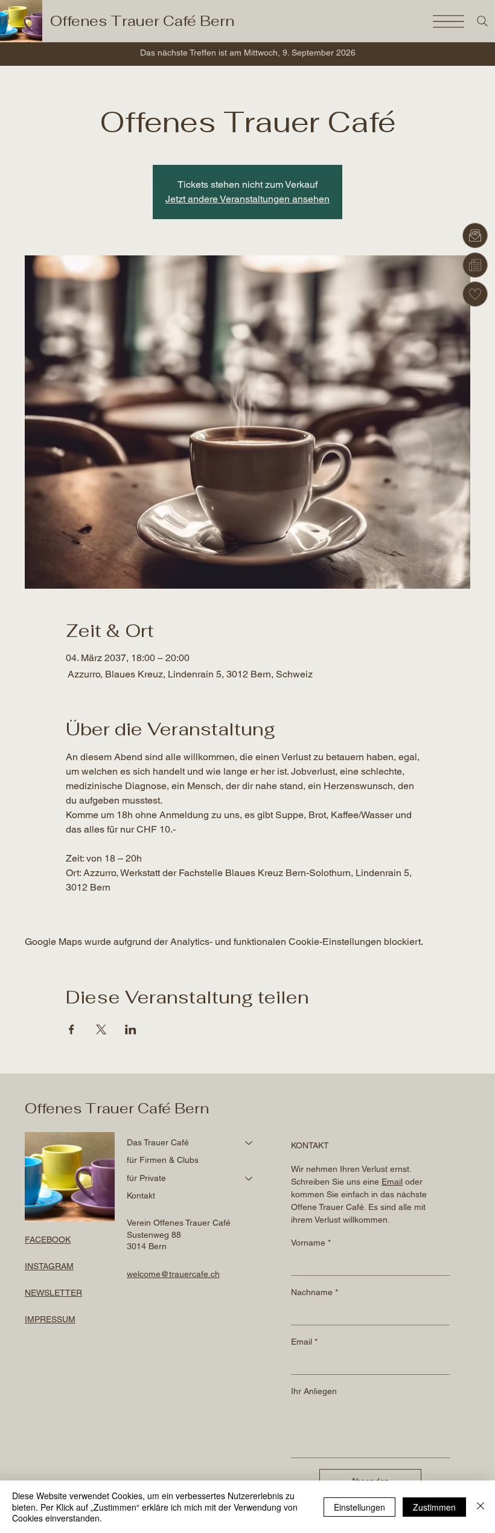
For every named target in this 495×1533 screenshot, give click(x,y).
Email (304, 1341)
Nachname (314, 1292)
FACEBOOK (48, 1239)
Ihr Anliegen (314, 1391)
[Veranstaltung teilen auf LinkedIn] (130, 1029)
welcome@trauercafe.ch (173, 1274)
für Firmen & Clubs (163, 1160)
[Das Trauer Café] (249, 1143)
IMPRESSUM (50, 1319)
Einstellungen (359, 1507)
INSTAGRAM (49, 1266)
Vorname (311, 1242)
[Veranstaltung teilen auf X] (101, 1029)
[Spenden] (475, 294)
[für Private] (249, 1179)
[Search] (482, 21)
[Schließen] (480, 1506)
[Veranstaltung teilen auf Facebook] (71, 1029)
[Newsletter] (475, 265)
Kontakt (141, 1195)
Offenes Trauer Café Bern (142, 20)
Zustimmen (434, 1507)
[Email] (475, 235)
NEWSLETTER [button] (53, 1293)
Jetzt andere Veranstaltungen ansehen (247, 199)
